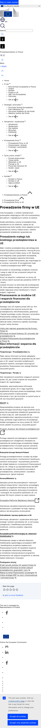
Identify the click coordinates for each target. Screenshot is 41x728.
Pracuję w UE (13, 164)
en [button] (6, 21)
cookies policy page (16, 701)
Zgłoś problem (14, 183)
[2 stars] (6, 589)
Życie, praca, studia (12, 155)
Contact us (8, 678)
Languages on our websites (15, 683)
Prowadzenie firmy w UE (18, 143)
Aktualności (13, 124)
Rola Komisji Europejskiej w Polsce (22, 87)
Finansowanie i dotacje (17, 145)
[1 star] (4, 589)
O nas (6, 84)
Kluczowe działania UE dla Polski (21, 111)
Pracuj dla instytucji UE (17, 166)
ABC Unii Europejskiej (17, 94)
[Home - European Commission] (9, 12)
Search (2, 30)
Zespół (11, 89)
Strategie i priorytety (12, 105)
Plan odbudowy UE (16, 109)
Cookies (7, 685)
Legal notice (9, 689)
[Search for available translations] (7, 331)
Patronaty (12, 96)
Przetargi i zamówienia (17, 147)
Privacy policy (9, 687)
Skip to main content (9, 2)
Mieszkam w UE (14, 162)
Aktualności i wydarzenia (14, 122)
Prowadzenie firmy (11, 140)
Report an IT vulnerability (14, 681)
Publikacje (12, 132)
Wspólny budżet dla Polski (18, 113)
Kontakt (11, 90)
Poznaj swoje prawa (16, 158)
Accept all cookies (18, 716)
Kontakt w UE (13, 181)
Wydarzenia (13, 126)
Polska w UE (13, 92)
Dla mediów (13, 128)
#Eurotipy (12, 130)
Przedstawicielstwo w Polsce (15, 195)
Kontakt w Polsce (15, 179)
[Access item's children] (11, 84)
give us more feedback (14, 595)
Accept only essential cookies (23, 723)
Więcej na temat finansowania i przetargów (17, 573)
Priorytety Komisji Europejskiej (20, 107)
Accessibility (9, 691)
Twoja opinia (13, 160)
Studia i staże (13, 168)
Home (6, 80)
